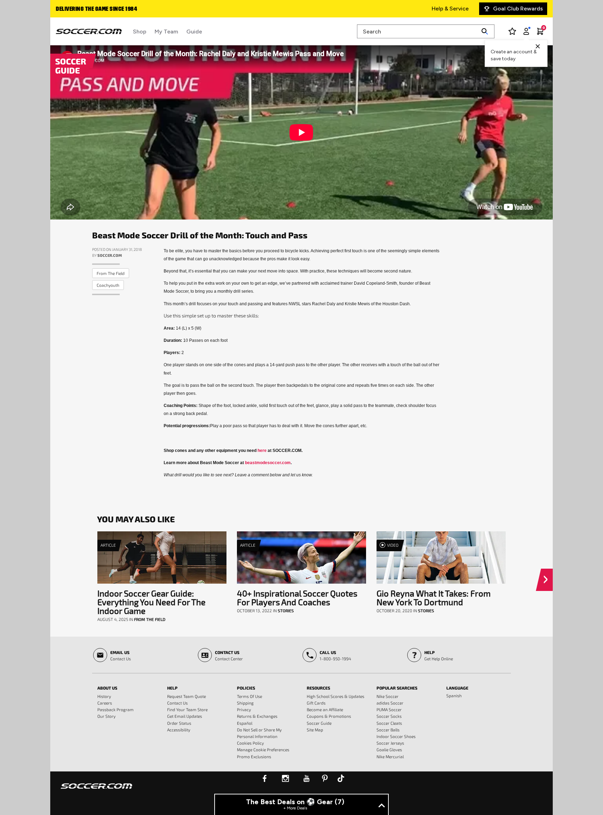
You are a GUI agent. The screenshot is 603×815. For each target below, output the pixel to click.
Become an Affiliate (325, 709)
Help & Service (450, 8)
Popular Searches (397, 687)
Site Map (315, 729)
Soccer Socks (389, 716)
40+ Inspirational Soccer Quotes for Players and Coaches (297, 597)
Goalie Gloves (389, 749)
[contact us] (96, 790)
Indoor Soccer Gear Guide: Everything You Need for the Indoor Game (151, 602)
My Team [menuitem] (166, 31)
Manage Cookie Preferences (263, 749)
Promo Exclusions (254, 756)
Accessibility (178, 729)
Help (172, 687)
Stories (286, 610)
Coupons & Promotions (329, 716)
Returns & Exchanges (257, 716)
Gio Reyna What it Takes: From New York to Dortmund (434, 597)
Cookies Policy (250, 742)
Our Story (106, 716)
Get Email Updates (184, 716)
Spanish (454, 695)
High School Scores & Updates (335, 696)
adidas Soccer (390, 702)
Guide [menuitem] (194, 31)
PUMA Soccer (389, 709)
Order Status (179, 723)
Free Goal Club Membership (91, 9)
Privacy (244, 709)
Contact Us (177, 702)
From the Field (111, 273)
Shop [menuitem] (139, 31)
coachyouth (108, 285)
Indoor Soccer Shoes (396, 736)
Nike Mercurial (390, 756)
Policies (246, 687)
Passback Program (115, 709)
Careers (104, 702)
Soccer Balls (388, 729)
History (104, 696)
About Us (107, 687)
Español (244, 723)
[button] (547, 580)
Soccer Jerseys (390, 742)
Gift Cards (316, 702)
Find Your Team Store (187, 709)
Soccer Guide (319, 723)
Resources (318, 687)
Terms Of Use (249, 696)
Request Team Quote (186, 696)
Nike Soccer (388, 696)
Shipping (245, 702)
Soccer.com (109, 255)
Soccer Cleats (389, 723)
